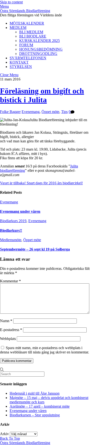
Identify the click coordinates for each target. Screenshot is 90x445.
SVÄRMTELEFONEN (28, 58)
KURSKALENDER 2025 (39, 41)
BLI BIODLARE (32, 36)
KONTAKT (19, 62)
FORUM (26, 45)
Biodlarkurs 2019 (13, 221)
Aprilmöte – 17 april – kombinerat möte (40, 406)
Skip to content (11, 2)
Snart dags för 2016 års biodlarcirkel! (54, 183)
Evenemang (31, 112)
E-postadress (11, 330)
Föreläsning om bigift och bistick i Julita (42, 95)
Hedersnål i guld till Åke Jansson (35, 393)
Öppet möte (50, 112)
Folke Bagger (10, 112)
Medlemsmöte (10, 240)
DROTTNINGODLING (38, 54)
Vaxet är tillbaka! (13, 183)
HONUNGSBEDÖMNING (41, 49)
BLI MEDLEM (31, 32)
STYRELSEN (21, 67)
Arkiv (4, 434)
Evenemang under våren (20, 211)
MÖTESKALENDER (27, 23)
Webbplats (8, 339)
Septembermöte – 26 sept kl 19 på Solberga (35, 249)
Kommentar (10, 281)
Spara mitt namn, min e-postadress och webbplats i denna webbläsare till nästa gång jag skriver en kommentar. (44, 350)
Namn (6, 321)
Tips (64, 112)
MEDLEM (18, 28)
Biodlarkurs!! (11, 230)
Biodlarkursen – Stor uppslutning (35, 415)
